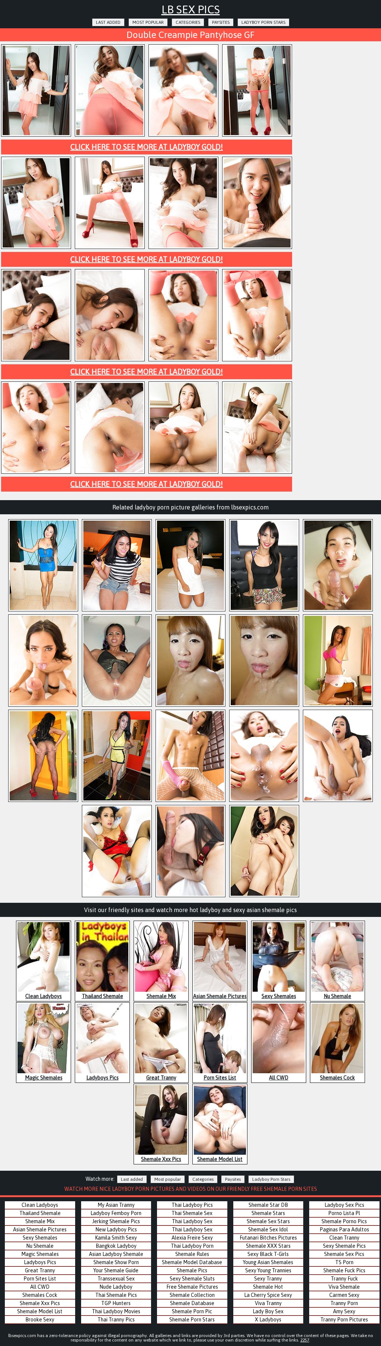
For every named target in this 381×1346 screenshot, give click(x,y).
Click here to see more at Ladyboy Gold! (146, 147)
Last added (108, 22)
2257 (304, 1340)
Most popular (148, 22)
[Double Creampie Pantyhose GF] (36, 135)
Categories (188, 22)
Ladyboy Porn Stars (263, 22)
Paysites (221, 22)
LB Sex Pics (190, 9)
